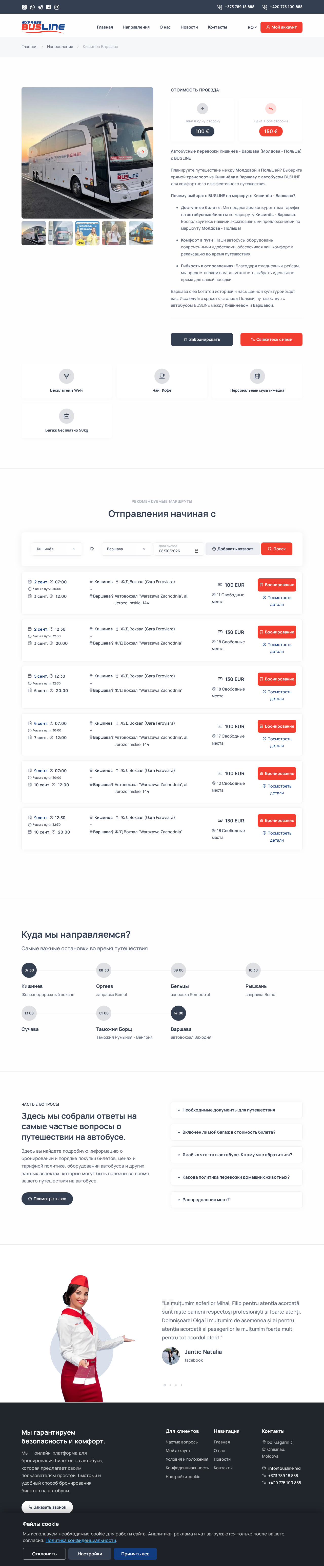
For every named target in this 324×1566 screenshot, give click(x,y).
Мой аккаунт (284, 27)
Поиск (279, 549)
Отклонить (44, 1554)
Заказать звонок (50, 1507)
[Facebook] (48, 7)
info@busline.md (284, 1468)
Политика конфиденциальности (81, 1540)
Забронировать (204, 339)
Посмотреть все (50, 1198)
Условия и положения (187, 1459)
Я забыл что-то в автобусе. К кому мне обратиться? (237, 1154)
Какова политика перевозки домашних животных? (236, 1177)
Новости (189, 27)
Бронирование (279, 584)
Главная (105, 27)
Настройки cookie (183, 1476)
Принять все (135, 1554)
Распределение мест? (206, 1199)
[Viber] (32, 7)
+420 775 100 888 (286, 6)
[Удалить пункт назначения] (73, 549)
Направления (136, 27)
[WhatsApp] (24, 7)
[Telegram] (40, 7)
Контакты (217, 27)
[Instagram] (56, 7)
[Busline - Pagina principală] (43, 27)
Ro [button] (251, 27)
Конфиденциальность (187, 1467)
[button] (142, 152)
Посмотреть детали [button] (279, 601)
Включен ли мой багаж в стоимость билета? (229, 1132)
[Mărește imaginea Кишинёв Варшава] (147, 207)
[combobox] (57, 549)
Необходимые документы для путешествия (229, 1110)
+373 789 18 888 (239, 6)
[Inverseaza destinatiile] (92, 549)
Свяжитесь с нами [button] (274, 339)
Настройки (90, 1554)
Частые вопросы (182, 1442)
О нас (165, 27)
